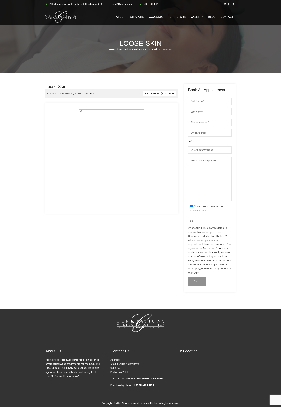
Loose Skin (88, 93)
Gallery (197, 16)
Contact (227, 16)
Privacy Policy (205, 252)
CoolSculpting (160, 16)
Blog (211, 16)
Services (137, 16)
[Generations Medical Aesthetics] (60, 16)
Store (181, 16)
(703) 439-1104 (150, 4)
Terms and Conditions (215, 248)
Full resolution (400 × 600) (160, 93)
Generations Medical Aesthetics (140, 403)
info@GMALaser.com (123, 4)
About (120, 16)
